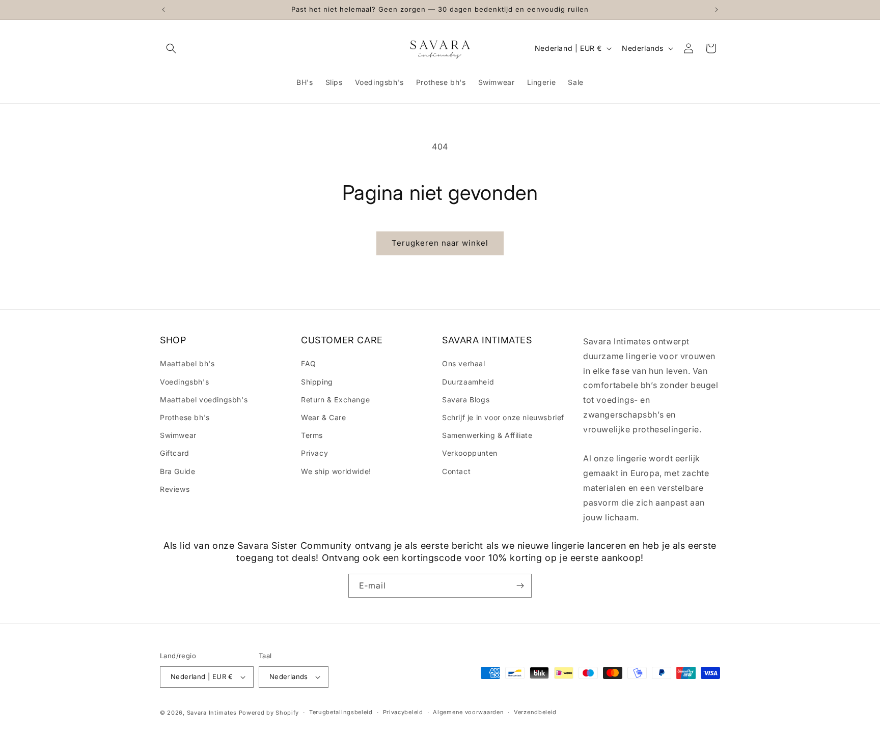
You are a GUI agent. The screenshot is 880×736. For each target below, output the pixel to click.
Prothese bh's (185, 417)
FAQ (308, 363)
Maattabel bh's (187, 363)
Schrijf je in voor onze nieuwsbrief (503, 417)
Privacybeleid (403, 712)
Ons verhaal (463, 363)
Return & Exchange (335, 399)
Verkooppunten (470, 453)
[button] (171, 48)
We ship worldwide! (336, 471)
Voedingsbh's (184, 381)
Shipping (317, 381)
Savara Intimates (212, 712)
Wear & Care (323, 417)
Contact (456, 471)
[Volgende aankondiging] (716, 9)
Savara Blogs (465, 399)
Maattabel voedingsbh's (204, 399)
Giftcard (174, 453)
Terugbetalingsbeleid (341, 712)
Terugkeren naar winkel (440, 243)
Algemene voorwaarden (468, 712)
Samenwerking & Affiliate (487, 435)
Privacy (314, 453)
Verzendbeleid (535, 712)
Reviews (174, 489)
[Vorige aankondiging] (163, 9)
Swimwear (178, 435)
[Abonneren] (520, 586)
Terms (312, 435)
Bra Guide (177, 471)
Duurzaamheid (468, 381)
